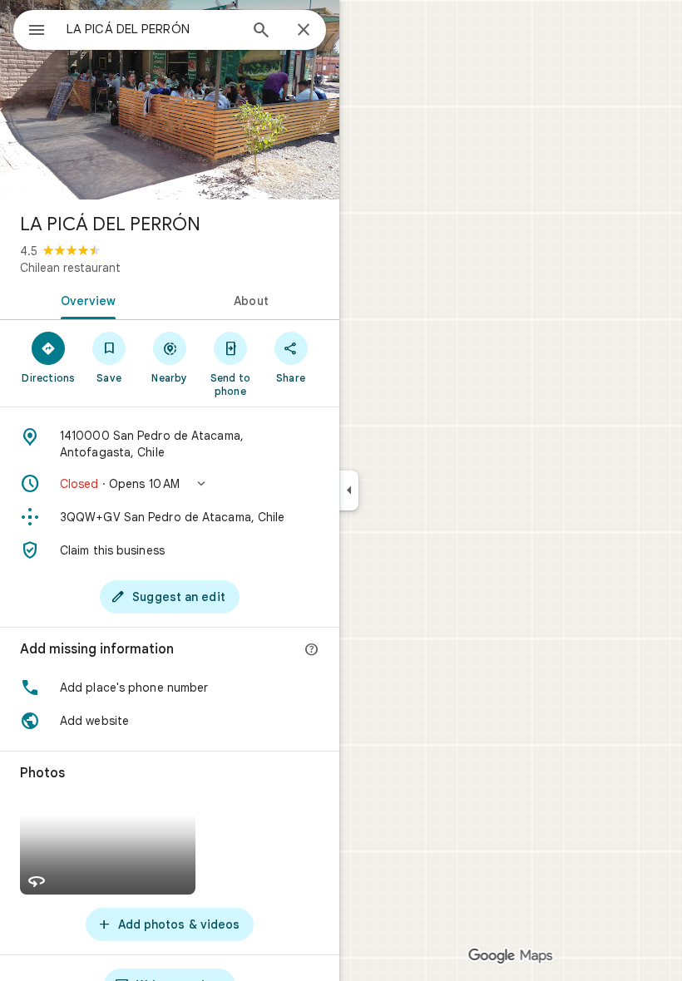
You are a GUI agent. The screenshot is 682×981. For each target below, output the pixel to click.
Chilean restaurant (70, 267)
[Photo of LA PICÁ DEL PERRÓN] (169, 100)
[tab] (84, 299)
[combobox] (152, 29)
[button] (169, 483)
